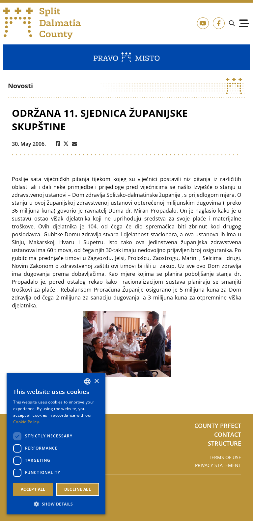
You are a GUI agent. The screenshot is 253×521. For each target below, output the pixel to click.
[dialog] (56, 443)
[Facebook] (58, 143)
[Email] (74, 143)
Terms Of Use (225, 457)
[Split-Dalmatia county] (42, 23)
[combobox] (87, 381)
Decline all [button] (77, 489)
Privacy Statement (218, 465)
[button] (56, 504)
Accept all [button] (33, 489)
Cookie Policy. (26, 422)
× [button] (96, 381)
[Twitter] (66, 143)
